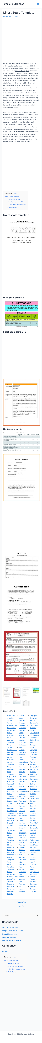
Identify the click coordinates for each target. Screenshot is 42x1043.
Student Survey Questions (10, 757)
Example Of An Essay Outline (34, 781)
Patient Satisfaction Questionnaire (12, 874)
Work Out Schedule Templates (22, 774)
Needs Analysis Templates (22, 786)
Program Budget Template (33, 835)
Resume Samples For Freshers (34, 828)
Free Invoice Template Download (34, 889)
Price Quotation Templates (22, 857)
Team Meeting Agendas (22, 889)
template (5, 951)
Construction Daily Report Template (34, 725)
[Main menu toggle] (38, 4)
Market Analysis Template (22, 735)
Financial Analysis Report (33, 759)
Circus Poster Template (10, 927)
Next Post (21, 906)
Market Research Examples (10, 847)
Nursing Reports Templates (11, 941)
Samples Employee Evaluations (23, 742)
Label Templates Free (22, 864)
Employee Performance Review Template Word (11, 857)
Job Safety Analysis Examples (11, 881)
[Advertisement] (21, 40)
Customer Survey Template (10, 793)
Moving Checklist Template (33, 813)
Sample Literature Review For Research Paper (22, 825)
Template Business (13, 3)
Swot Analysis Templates (22, 749)
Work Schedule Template (33, 806)
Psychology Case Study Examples (23, 835)
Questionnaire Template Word (35, 793)
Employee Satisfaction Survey (11, 830)
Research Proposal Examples (22, 850)
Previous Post (21, 902)
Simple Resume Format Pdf (34, 820)
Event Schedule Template (10, 867)
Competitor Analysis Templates (23, 798)
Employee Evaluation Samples (10, 823)
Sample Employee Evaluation (10, 806)
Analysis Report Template (22, 718)
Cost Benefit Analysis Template (23, 842)
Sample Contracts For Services (13, 931)
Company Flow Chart (9, 937)
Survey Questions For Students (12, 749)
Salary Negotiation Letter (23, 815)
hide (15, 193)
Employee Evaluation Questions (33, 752)
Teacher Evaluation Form (22, 871)
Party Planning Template (33, 857)
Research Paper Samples (22, 757)
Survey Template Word (10, 764)
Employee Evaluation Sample (33, 718)
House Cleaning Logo (9, 934)
